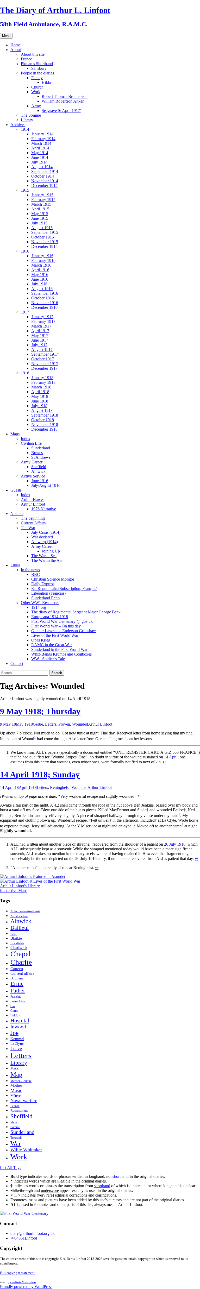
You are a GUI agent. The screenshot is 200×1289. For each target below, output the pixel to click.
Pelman (15, 1106)
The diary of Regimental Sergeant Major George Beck (76, 612)
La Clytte (17, 1044)
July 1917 (39, 345)
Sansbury (39, 68)
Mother (16, 1085)
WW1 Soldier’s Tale (48, 659)
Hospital (19, 1020)
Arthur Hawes (32, 499)
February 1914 (43, 138)
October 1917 (42, 359)
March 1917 (41, 326)
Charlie (21, 962)
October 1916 (42, 298)
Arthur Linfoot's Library (20, 886)
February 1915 (43, 199)
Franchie (15, 996)
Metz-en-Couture (21, 1081)
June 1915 (39, 218)
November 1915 (44, 242)
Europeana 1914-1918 (49, 616)
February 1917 (43, 321)
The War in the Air (46, 560)
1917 (25, 312)
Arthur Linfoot (33, 504)
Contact (16, 663)
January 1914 (42, 134)
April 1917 (40, 331)
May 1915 (39, 213)
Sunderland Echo (45, 598)
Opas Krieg (40, 640)
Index (25, 438)
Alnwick (38, 471)
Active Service (33, 476)
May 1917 (39, 335)
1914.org (38, 607)
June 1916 (39, 279)
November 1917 (44, 363)
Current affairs (22, 973)
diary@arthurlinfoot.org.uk (32, 1233)
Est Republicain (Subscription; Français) (64, 588)
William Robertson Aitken (63, 101)
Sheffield (38, 466)
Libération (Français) (48, 593)
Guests (16, 490)
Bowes (37, 452)
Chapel (20, 954)
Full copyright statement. (17, 1273)
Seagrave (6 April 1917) (61, 110)
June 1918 (39, 401)
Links (15, 565)
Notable (16, 513)
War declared (42, 537)
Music (16, 1090)
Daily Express (42, 584)
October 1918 (42, 420)
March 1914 (41, 143)
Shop (13, 1122)
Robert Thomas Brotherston (65, 96)
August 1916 (42, 288)
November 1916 (44, 302)
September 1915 (44, 232)
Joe (14, 1033)
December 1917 (44, 368)
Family (37, 78)
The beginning (33, 518)
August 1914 (42, 167)
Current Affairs (33, 523)
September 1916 (44, 293)
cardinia (16, 1282)
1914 (25, 129)
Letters (50, 724)
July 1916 (39, 284)
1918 (25, 373)
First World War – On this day (56, 626)
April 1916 (40, 270)
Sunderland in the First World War (59, 649)
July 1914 (39, 162)
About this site (33, 54)
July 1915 (39, 223)
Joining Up (51, 551)
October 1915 (42, 237)
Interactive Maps (13, 890)
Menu (6, 36)
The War (28, 527)
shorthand (121, 1176)
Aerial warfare (19, 916)
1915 (25, 190)
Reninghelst (60, 787)
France (26, 59)
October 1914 (42, 176)
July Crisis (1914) (45, 532)
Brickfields (17, 943)
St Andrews (41, 457)
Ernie (16, 983)
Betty (13, 933)
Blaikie (16, 938)
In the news (30, 570)
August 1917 (42, 349)
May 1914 (39, 152)
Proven (64, 724)
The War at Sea (44, 556)
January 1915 (42, 195)
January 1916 (42, 256)
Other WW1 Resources (40, 602)
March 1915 (41, 204)
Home (15, 45)
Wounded (80, 724)
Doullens (16, 978)
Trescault (16, 1137)
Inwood (18, 1026)
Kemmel (17, 1038)
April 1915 (40, 209)
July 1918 (39, 406)
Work (35, 92)
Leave (16, 1048)
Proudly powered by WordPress (26, 1286)
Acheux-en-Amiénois (25, 911)
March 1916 (41, 265)
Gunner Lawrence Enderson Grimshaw (63, 630)
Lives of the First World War (54, 635)
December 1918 (44, 429)
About (15, 49)
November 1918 (44, 424)
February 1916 (43, 260)
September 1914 (44, 171)
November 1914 (44, 181)
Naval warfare (23, 1100)
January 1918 (42, 377)
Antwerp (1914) (44, 541)
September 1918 (44, 415)
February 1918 (43, 382)
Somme (15, 1127)
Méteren (16, 1095)
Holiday (15, 1015)
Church (37, 87)
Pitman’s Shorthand (37, 63)
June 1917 (39, 340)
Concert (16, 969)
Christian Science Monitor (52, 579)
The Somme (31, 115)
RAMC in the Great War (51, 645)
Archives (17, 124)
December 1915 (44, 246)
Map (16, 1074)
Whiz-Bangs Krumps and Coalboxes (61, 654)
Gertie (38, 724)
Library (27, 120)
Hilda (46, 82)
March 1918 (41, 387)
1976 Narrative (43, 509)
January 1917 (42, 317)
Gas (12, 1006)
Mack (14, 1068)
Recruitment (19, 1110)
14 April (171, 757)
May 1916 (39, 274)
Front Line (17, 1001)
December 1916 (44, 307)
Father (17, 990)
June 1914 (39, 157)
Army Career (31, 462)
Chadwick (18, 947)
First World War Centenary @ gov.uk (62, 621)
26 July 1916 (174, 844)
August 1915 (42, 227)
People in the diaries (37, 73)
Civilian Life (31, 443)
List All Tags (10, 1167)
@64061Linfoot (23, 1238)
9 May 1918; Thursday (40, 711)
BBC (35, 574)
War (15, 1143)
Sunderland (40, 448)
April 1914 (40, 148)
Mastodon (29, 1282)
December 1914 (44, 185)
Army (36, 106)
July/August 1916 (45, 485)
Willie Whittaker (26, 1149)
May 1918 (39, 396)
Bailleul (19, 928)
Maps (15, 434)
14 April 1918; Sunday (40, 774)
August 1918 (42, 410)
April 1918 (40, 391)
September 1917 (44, 354)
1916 (25, 251)
